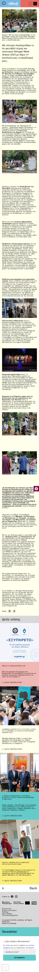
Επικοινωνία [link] (6, 909)
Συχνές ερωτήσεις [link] (9, 910)
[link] (36, 488)
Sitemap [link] (5, 912)
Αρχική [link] (4, 35)
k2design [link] (12, 923)
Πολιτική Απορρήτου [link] (10, 915)
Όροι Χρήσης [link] (7, 914)
